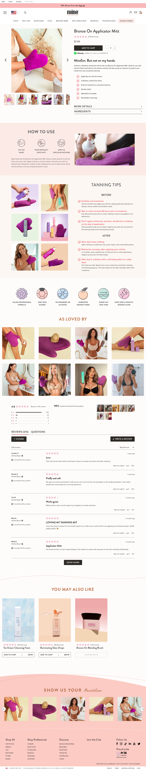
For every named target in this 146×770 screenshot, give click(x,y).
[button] (15, 12)
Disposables (31, 756)
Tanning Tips (63, 753)
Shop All (10, 740)
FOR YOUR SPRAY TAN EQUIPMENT (118, 764)
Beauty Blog (62, 747)
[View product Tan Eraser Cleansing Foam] (18, 620)
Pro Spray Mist (79, 21)
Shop (15, 21)
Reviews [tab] (19, 432)
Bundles (94, 21)
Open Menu (5, 12)
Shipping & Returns (128, 768)
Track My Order (63, 756)
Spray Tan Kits (31, 747)
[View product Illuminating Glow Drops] (55, 620)
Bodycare (39, 21)
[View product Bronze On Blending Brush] (91, 620)
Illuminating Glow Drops (52, 648)
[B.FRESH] (18, 1)
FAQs (138, 768)
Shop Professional (37, 740)
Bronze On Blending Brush (89, 648)
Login (130, 12)
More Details (83, 106)
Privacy (109, 768)
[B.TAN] (10, 1)
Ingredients (82, 111)
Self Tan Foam (10, 744)
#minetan (93, 691)
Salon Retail (31, 759)
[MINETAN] (3, 1)
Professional (109, 21)
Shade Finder (126, 21)
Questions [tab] (38, 432)
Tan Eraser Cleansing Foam (16, 648)
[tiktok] (126, 743)
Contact (61, 759)
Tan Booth (30, 744)
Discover (64, 740)
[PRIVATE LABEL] (29, 1)
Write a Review (125, 439)
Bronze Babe (62, 21)
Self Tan (26, 21)
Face (50, 21)
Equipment (30, 753)
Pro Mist (8, 756)
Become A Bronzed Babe (66, 744)
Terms (117, 768)
